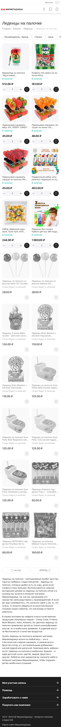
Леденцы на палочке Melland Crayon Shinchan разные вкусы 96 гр (44, 542)
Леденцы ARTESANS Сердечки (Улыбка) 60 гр (15, 542)
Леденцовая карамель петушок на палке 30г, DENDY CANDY (45, 126)
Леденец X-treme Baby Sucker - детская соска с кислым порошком (15, 334)
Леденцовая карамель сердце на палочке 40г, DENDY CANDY (14, 178)
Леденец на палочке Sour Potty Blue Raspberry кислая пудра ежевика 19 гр (15, 438)
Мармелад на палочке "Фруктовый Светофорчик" (13, 74)
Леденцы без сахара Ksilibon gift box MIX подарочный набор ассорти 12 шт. (45, 230)
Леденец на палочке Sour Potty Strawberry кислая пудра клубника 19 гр (15, 490)
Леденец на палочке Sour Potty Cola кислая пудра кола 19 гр (44, 438)
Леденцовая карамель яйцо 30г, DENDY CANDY (14, 126)
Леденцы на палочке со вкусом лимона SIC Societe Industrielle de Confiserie (44, 282)
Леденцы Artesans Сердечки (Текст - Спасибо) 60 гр (44, 490)
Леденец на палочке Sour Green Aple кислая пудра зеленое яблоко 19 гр (44, 386)
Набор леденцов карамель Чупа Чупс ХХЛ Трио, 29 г (13, 230)
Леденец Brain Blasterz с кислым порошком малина (44, 334)
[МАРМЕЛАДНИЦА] (12, 9)
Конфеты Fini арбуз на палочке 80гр (45, 74)
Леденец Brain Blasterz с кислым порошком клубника (14, 386)
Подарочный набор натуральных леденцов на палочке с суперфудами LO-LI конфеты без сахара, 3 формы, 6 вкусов (45, 178)
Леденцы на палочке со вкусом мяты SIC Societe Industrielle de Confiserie (15, 282)
